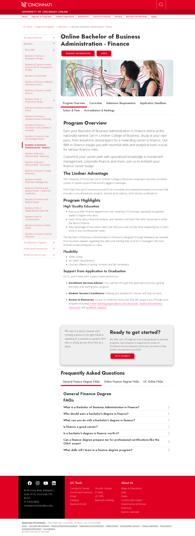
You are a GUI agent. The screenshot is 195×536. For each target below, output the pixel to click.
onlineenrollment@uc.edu (38, 505)
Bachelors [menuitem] (28, 44)
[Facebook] (30, 483)
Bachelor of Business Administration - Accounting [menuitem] (37, 163)
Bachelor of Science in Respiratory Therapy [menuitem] (35, 57)
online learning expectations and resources (114, 303)
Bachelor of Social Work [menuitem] (35, 76)
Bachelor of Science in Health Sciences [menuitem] (38, 91)
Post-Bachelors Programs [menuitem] (35, 242)
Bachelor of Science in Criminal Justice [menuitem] (39, 109)
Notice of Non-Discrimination (64, 526)
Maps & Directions (131, 488)
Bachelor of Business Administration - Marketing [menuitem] (37, 154)
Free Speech (165, 526)
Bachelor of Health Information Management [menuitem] (36, 180)
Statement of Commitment (91, 526)
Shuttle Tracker (103, 488)
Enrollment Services (81, 492)
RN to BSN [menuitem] (29, 50)
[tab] (74, 103)
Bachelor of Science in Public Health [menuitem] (38, 226)
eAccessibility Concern (130, 526)
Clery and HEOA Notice (39, 526)
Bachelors (63, 27)
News (124, 496)
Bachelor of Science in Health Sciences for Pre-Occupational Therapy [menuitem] (38, 67)
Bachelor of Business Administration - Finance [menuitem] (37, 146)
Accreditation (49, 528)
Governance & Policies (133, 504)
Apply (104, 53)
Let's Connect (122, 356)
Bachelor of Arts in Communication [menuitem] (33, 218)
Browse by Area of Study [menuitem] (35, 255)
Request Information (78, 53)
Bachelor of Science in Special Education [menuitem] (38, 235)
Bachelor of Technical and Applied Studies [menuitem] (36, 200)
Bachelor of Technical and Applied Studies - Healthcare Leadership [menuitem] (38, 191)
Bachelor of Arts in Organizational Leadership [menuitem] (37, 209)
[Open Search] (161, 4)
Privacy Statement (150, 526)
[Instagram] (38, 483)
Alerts (24, 526)
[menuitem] (25, 17)
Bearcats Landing (104, 500)
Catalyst (74, 500)
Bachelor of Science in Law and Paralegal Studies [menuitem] (37, 137)
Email (73, 496)
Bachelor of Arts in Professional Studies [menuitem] (34, 100)
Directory (126, 508)
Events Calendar (130, 512)
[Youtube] (45, 483)
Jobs (123, 492)
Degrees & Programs (45, 27)
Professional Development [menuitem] (35, 248)
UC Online (27, 27)
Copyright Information (31, 528)
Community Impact (131, 500)
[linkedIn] (54, 483)
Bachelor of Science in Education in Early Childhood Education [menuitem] (38, 128)
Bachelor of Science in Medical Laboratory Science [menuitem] (38, 83)
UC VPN (99, 496)
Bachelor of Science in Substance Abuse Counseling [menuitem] (38, 117)
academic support (96, 307)
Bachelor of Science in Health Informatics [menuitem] (38, 172)
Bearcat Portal (78, 504)
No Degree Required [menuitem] (33, 37)
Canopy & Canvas (79, 488)
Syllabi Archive (112, 526)
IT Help (99, 492)
